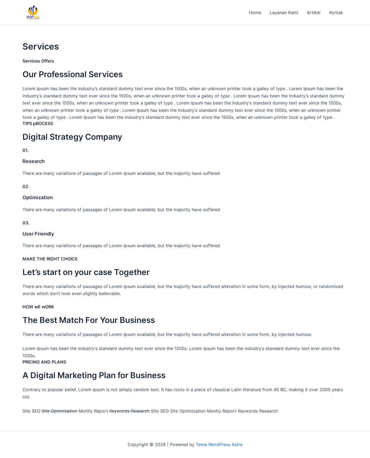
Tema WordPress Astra (219, 444)
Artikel (313, 12)
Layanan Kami (284, 12)
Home (255, 12)
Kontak (336, 12)
